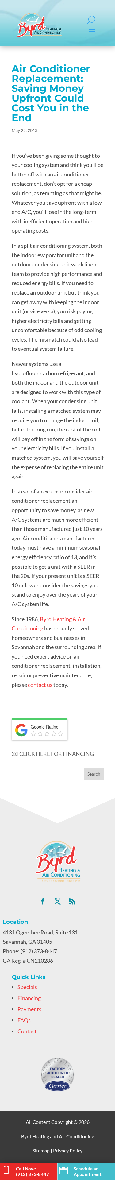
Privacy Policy (67, 1150)
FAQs (24, 1020)
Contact (27, 1031)
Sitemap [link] (41, 1150)
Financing (29, 998)
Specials (27, 987)
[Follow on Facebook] (43, 901)
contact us (40, 684)
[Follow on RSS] (72, 901)
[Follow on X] (58, 901)
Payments (29, 1009)
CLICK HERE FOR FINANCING (55, 753)
